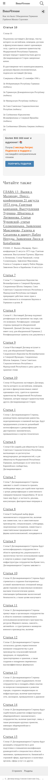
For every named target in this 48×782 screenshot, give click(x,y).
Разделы (28, 771)
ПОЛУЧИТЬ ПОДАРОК (19, 164)
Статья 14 (10, 704)
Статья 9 (9, 342)
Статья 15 (10, 736)
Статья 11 (10, 605)
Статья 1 (9, 409)
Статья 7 (9, 275)
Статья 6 (9, 441)
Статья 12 (10, 637)
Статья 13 (10, 672)
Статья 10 (10, 377)
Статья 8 (9, 310)
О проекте (17, 771)
